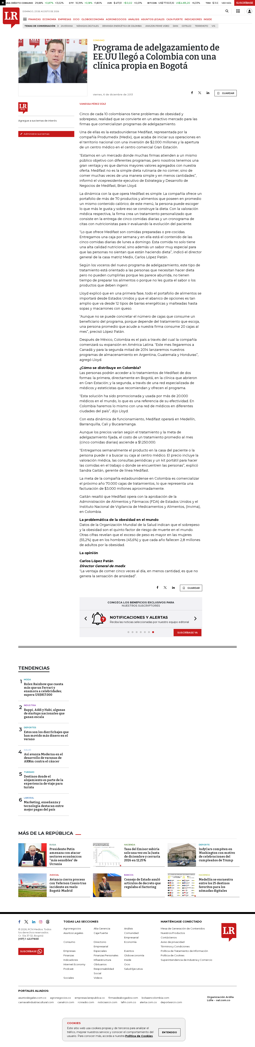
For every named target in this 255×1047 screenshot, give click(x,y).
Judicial (54, 875)
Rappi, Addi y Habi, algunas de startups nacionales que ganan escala (44, 713)
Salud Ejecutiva (133, 968)
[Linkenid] (35, 922)
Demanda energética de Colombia (122, 26)
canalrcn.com (65, 1002)
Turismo (29, 772)
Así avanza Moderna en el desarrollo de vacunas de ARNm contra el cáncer (43, 757)
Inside (127, 959)
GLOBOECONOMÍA (92, 19)
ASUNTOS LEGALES (152, 19)
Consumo (69, 941)
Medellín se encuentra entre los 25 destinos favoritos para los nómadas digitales (216, 885)
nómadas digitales (88, 26)
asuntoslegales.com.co (32, 997)
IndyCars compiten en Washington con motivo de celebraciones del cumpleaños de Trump (217, 854)
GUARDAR (227, 93)
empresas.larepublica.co (90, 997)
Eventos (129, 950)
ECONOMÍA (49, 19)
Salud (27, 750)
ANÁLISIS (133, 19)
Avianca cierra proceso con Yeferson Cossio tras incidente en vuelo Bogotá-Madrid (67, 885)
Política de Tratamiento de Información (184, 950)
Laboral (29, 798)
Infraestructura (102, 959)
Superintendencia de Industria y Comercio (186, 959)
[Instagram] (42, 922)
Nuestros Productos (173, 932)
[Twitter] (199, 93)
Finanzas (68, 955)
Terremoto (201, 26)
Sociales (68, 977)
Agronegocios (72, 928)
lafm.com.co (128, 1002)
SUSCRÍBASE (244, 2)
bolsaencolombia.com (155, 997)
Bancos (128, 875)
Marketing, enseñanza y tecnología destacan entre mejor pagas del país (44, 805)
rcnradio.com (86, 1002)
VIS (213, 26)
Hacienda (129, 844)
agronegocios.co (60, 997)
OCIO (76, 19)
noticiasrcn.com (107, 1002)
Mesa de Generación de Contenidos (183, 928)
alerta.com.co (148, 1002)
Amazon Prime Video (157, 26)
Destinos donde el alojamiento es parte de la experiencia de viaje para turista (43, 782)
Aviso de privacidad (172, 941)
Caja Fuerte (101, 932)
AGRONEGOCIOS (116, 19)
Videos (98, 977)
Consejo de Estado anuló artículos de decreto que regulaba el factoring (142, 883)
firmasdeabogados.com (123, 997)
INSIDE (208, 19)
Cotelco (186, 26)
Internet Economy (74, 964)
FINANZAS (34, 19)
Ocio (127, 964)
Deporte (204, 844)
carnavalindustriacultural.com (36, 1002)
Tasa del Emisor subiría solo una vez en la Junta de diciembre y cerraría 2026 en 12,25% (142, 854)
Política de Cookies (139, 1036)
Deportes (30, 727)
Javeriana (67, 26)
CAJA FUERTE (174, 19)
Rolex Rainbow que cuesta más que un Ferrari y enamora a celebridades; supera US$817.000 (43, 689)
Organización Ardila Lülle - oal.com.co (220, 998)
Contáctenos (169, 937)
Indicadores (70, 959)
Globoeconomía (134, 955)
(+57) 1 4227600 (28, 938)
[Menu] (25, 19)
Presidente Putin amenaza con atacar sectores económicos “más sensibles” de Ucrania (65, 856)
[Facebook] (192, 93)
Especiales (100, 950)
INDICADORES (193, 19)
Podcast (68, 968)
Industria (30, 705)
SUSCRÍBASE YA (187, 632)
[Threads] (49, 922)
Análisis (128, 928)
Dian (175, 26)
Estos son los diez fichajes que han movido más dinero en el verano (46, 735)
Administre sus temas (36, 133)
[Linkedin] (208, 93)
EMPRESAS (64, 19)
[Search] (226, 11)
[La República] (11, 17)
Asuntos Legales (73, 932)
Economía (130, 941)
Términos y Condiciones (175, 946)
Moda (27, 679)
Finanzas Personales (106, 955)
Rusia (52, 844)
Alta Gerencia (102, 928)
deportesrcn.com (171, 1002)
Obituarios (100, 964)
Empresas (69, 950)
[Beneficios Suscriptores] (238, 11)
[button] (85, 619)
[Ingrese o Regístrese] (249, 11)
